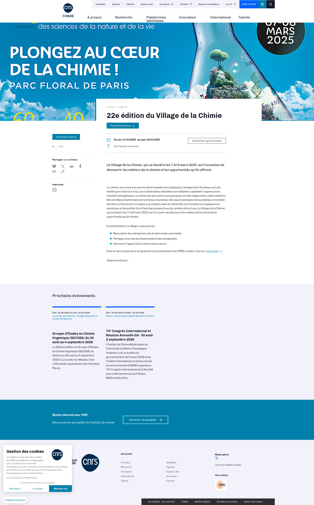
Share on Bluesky (54, 166)
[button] (15, 500)
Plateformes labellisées (156, 19)
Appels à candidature (208, 4)
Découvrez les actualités (142, 419)
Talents (244, 17)
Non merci (14, 488)
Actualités (100, 4)
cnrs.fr (229, 4)
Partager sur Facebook (80, 166)
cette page (211, 251)
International (220, 17)
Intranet (184, 4)
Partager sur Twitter (63, 166)
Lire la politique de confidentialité (22, 478)
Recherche (123, 17)
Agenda (116, 4)
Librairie (130, 4)
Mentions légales (202, 501)
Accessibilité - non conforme (161, 501)
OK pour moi (60, 488)
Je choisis (38, 488)
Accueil (111, 106)
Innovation (187, 17)
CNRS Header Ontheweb (262, 4)
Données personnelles (227, 501)
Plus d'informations (66, 137)
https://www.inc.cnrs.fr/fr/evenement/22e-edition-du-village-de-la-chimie (63, 171)
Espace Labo (147, 4)
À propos (94, 17)
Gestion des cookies (253, 501)
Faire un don (249, 4)
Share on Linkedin (71, 166)
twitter (216, 458)
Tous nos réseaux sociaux (228, 464)
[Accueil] (68, 10)
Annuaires (165, 4)
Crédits (184, 501)
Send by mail (54, 171)
